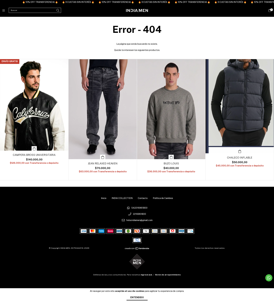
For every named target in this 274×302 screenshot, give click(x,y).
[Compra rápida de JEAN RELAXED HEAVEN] (102, 157)
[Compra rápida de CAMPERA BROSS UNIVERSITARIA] (34, 148)
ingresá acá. (146, 275)
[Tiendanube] (137, 249)
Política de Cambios (163, 198)
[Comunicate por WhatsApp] (268, 277)
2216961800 (139, 214)
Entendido (137, 297)
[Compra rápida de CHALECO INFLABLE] (239, 151)
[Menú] (5, 10)
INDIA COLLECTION (122, 198)
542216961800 (139, 208)
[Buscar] (57, 10)
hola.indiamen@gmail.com (139, 220)
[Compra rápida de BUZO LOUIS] (171, 157)
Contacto (143, 198)
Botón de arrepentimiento (168, 275)
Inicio (103, 198)
